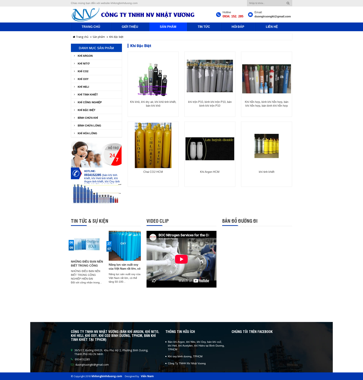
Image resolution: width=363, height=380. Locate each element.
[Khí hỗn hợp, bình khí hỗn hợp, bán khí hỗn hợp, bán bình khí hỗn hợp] (266, 79)
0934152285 (92, 175)
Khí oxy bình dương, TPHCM (185, 356)
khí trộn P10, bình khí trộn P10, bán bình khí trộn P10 (210, 103)
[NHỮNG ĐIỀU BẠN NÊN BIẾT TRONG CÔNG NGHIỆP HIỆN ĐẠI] (87, 244)
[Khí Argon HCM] (209, 149)
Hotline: (90, 171)
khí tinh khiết (266, 171)
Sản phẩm (99, 37)
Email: (258, 12)
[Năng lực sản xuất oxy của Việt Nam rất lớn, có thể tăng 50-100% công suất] (125, 246)
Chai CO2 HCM (153, 171)
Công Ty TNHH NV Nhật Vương (187, 363)
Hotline (227, 12)
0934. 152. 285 (233, 16)
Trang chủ (81, 37)
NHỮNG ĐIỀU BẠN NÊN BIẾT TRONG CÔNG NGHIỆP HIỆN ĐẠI (87, 265)
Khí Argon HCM (210, 171)
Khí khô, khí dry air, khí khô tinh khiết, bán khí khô (153, 103)
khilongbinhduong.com (107, 376)
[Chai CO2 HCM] (153, 147)
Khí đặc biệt (116, 37)
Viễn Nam (147, 376)
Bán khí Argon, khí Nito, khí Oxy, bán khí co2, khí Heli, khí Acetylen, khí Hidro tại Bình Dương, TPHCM (196, 345)
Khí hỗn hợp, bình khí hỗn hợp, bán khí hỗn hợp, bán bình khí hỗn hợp (266, 103)
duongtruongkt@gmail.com (272, 16)
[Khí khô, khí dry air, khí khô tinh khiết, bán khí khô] (153, 79)
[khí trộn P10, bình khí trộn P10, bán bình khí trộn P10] (209, 76)
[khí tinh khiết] (266, 146)
